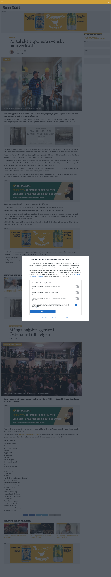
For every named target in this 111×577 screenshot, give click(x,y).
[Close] (85, 259)
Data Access (55, 318)
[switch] (77, 286)
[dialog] (55, 288)
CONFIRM (43, 311)
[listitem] (55, 283)
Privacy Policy (65, 318)
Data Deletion (45, 318)
